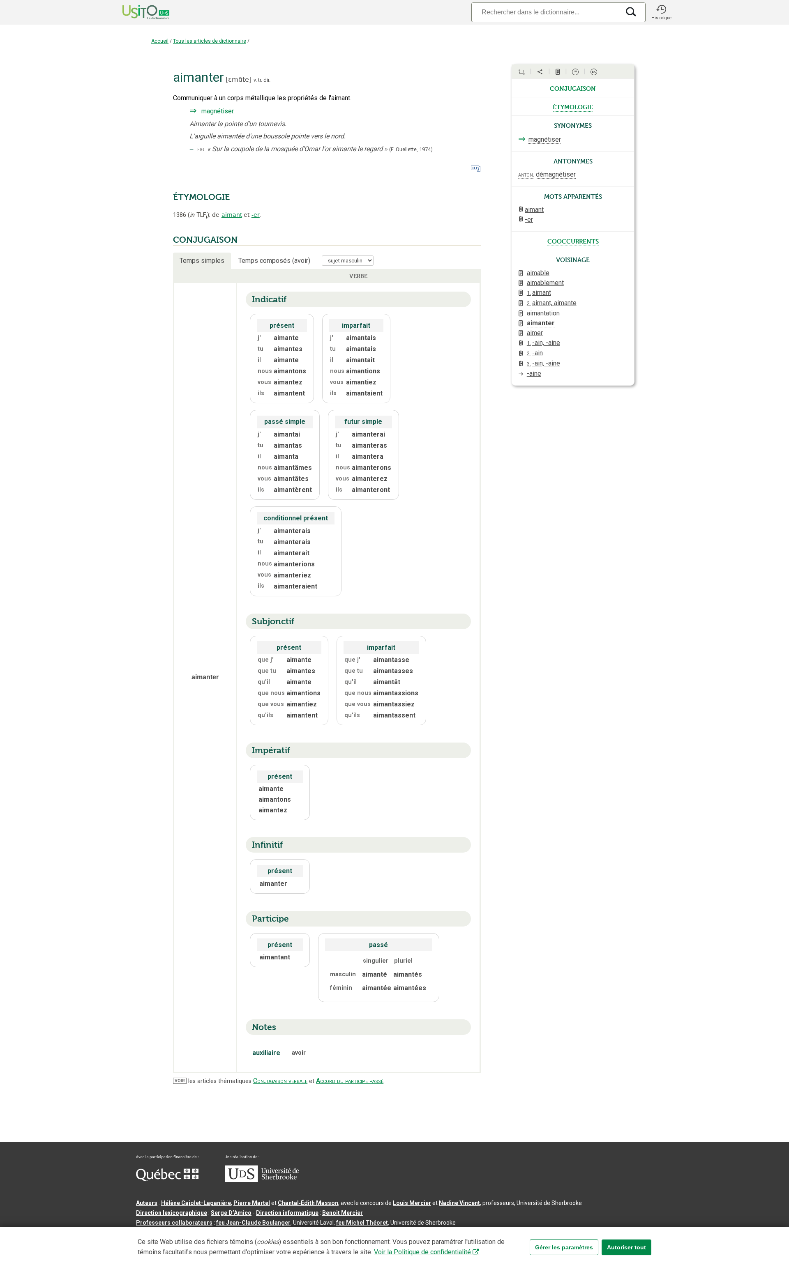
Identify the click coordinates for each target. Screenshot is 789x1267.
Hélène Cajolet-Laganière (196, 1203)
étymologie (573, 106)
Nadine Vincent (459, 1203)
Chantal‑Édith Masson (308, 1203)
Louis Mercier (412, 1203)
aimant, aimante (552, 303)
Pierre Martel (251, 1203)
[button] (661, 12)
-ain (535, 353)
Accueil (159, 41)
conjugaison (573, 88)
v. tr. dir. (262, 80)
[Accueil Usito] (136, 12)
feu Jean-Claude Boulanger (253, 1222)
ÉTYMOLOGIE (201, 197)
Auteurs (146, 1203)
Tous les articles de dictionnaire (209, 41)
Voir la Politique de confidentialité (422, 1252)
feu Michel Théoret (362, 1222)
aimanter (541, 323)
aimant (231, 215)
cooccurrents (573, 241)
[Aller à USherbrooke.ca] (262, 1180)
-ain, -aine (543, 343)
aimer (535, 333)
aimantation (543, 313)
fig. (201, 149)
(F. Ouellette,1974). (411, 149)
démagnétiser (556, 174)
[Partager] (540, 72)
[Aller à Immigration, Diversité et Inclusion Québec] (167, 1179)
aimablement (545, 283)
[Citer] (521, 72)
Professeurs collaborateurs (174, 1222)
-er (255, 215)
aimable (538, 273)
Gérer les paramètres (564, 1247)
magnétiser (217, 111)
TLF (198, 215)
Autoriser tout (626, 1247)
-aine (534, 373)
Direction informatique (287, 1213)
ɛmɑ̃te (238, 79)
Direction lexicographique (171, 1213)
